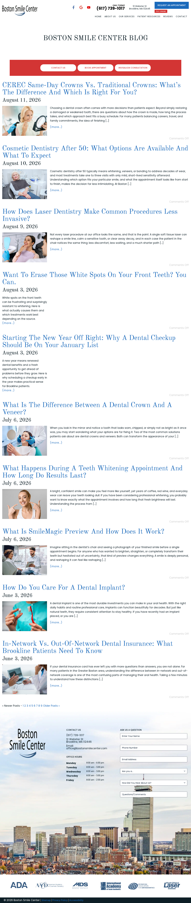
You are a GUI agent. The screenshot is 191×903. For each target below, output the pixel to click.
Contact (181, 16)
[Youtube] (88, 7)
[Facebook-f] (73, 7)
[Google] (81, 7)
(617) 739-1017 (75, 735)
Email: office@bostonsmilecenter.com (86, 747)
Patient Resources (149, 16)
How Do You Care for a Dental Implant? (63, 587)
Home (98, 16)
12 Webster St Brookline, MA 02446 (139, 7)
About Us (110, 16)
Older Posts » (51, 706)
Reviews (168, 16)
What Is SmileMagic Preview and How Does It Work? (83, 531)
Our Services (127, 16)
